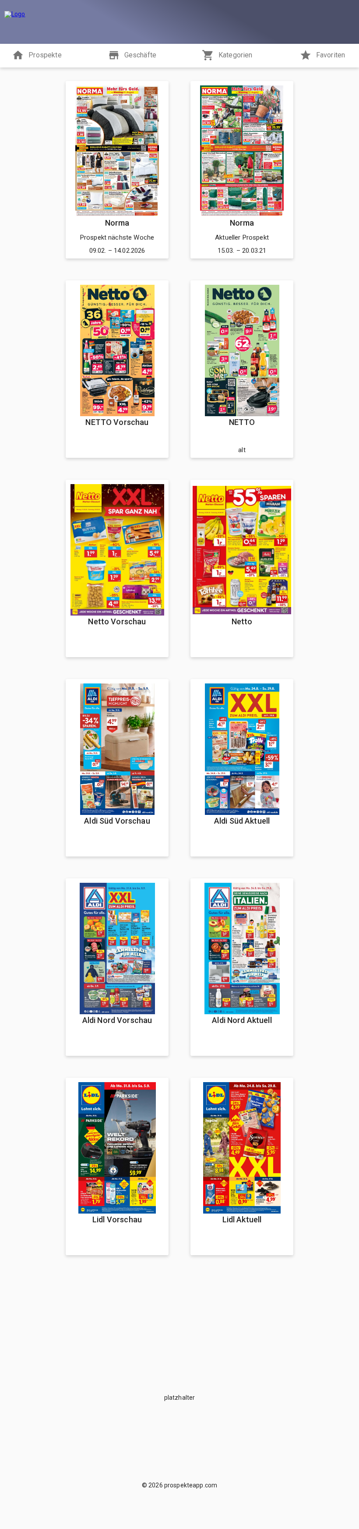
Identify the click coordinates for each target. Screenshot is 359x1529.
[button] (37, 55)
